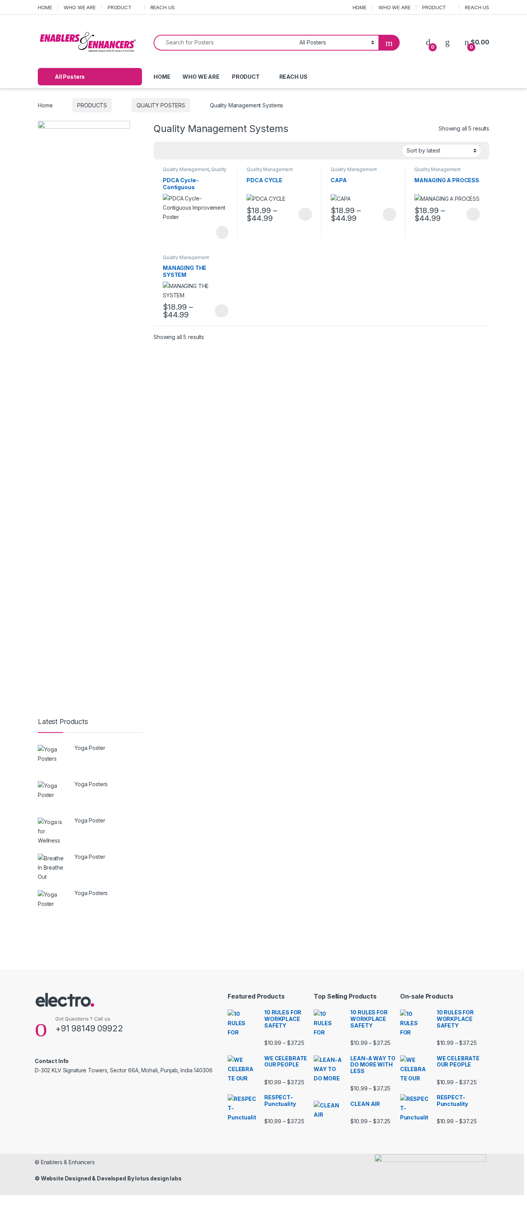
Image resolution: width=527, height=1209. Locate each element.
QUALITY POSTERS (161, 105)
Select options (303, 214)
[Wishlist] (447, 42)
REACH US (162, 7)
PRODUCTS (92, 105)
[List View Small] (197, 151)
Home (45, 105)
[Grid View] (164, 151)
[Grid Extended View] (175, 151)
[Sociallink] (38, 1087)
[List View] (186, 151)
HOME (45, 7)
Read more (221, 232)
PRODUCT (120, 7)
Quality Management (186, 169)
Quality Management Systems (194, 171)
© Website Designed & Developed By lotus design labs (108, 1178)
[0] (428, 42)
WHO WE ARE (80, 7)
